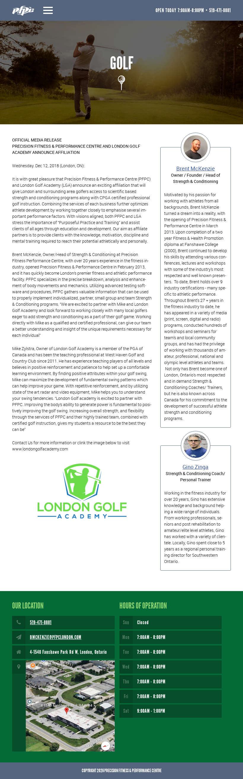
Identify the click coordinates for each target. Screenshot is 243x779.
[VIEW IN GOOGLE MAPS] (63, 705)
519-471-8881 (41, 622)
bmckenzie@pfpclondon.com (55, 637)
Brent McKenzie (195, 168)
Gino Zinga (195, 466)
